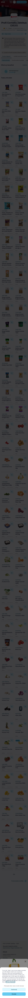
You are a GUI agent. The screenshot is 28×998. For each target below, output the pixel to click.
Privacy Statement (10, 982)
